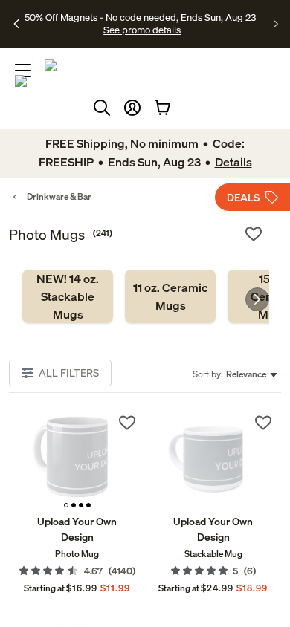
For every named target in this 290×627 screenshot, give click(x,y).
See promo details (142, 29)
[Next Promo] (276, 23)
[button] (132, 108)
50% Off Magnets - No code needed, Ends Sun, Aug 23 (140, 17)
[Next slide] (257, 299)
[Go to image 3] (81, 505)
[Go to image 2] (73, 505)
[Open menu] (23, 70)
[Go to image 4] (88, 505)
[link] (67, 296)
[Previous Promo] (17, 23)
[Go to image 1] (66, 505)
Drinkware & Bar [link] (59, 196)
